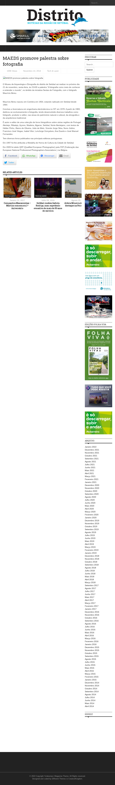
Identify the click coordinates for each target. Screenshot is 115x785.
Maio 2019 (89, 541)
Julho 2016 (90, 627)
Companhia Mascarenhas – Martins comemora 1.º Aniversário (17, 205)
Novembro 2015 (92, 650)
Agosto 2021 (90, 461)
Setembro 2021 (92, 458)
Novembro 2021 (92, 453)
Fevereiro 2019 (91, 550)
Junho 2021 (90, 467)
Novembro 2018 (92, 559)
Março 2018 (90, 582)
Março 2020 (90, 512)
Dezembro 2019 (92, 520)
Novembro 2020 (92, 488)
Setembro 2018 (92, 565)
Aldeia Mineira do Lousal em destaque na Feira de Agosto (78, 204)
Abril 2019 (89, 544)
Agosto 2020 (90, 497)
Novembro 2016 (92, 615)
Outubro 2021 (91, 456)
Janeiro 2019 (90, 553)
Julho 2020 (90, 500)
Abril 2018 (89, 579)
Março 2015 (90, 674)
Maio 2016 (89, 632)
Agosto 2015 (90, 659)
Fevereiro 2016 (91, 641)
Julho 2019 (90, 535)
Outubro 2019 (91, 526)
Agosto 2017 (90, 588)
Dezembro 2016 (92, 612)
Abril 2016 (89, 635)
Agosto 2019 (90, 532)
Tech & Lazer (53, 71)
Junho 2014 (90, 700)
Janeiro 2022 (90, 447)
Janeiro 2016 (90, 644)
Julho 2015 (90, 662)
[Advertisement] (100, 733)
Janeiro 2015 (90, 680)
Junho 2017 (90, 594)
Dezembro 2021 (92, 450)
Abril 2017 (89, 600)
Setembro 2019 (92, 529)
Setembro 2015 (92, 656)
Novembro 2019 (92, 523)
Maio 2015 (89, 668)
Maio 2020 (89, 506)
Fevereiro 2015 (91, 677)
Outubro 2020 (91, 491)
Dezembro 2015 (92, 647)
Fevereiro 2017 (91, 606)
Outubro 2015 (91, 653)
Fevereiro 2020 (91, 515)
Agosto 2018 (90, 568)
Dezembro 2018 (92, 556)
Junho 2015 (90, 665)
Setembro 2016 (92, 621)
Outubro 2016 (91, 618)
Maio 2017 (89, 597)
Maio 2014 (89, 703)
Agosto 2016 (90, 624)
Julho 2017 (90, 591)
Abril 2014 (89, 706)
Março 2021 (90, 476)
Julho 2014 (90, 697)
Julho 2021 (90, 464)
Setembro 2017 (92, 585)
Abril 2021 (89, 473)
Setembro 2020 (92, 494)
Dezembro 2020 (92, 485)
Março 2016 (90, 638)
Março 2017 (90, 603)
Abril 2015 (89, 671)
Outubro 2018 (91, 562)
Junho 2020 (90, 503)
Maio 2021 (89, 470)
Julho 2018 (90, 571)
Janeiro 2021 (90, 482)
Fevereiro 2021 (91, 479)
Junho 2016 (90, 629)
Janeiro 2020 (90, 517)
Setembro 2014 (92, 691)
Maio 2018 (89, 576)
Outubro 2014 (91, 688)
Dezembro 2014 (92, 683)
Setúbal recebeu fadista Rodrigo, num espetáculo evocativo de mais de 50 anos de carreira (48, 207)
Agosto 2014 (90, 694)
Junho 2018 (90, 573)
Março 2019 (90, 547)
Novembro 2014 (92, 685)
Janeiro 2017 (90, 609)
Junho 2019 (90, 538)
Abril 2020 (89, 509)
